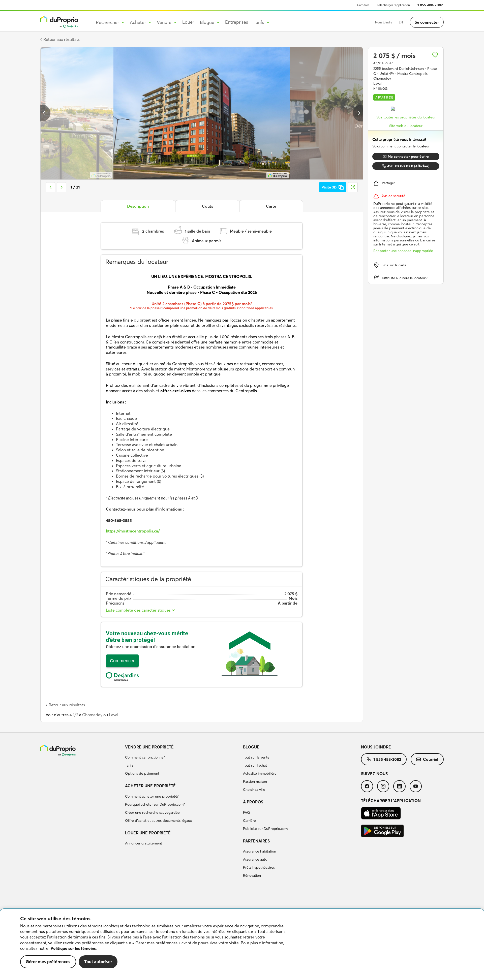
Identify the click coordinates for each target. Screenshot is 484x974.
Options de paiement (142, 773)
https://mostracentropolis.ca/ (133, 530)
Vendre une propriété (149, 746)
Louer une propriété (148, 832)
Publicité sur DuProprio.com (265, 828)
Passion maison (255, 781)
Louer (188, 22)
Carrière (249, 820)
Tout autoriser (98, 961)
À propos (253, 801)
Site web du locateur (405, 126)
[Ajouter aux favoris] (435, 55)
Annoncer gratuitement (143, 843)
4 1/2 (74, 714)
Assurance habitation (259, 851)
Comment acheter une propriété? (151, 796)
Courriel (430, 759)
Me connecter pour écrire (408, 156)
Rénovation (252, 875)
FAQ (246, 812)
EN (401, 22)
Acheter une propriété (150, 785)
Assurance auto (255, 859)
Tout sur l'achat (255, 765)
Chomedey (92, 714)
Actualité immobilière (260, 773)
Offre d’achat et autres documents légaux (158, 820)
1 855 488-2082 (430, 5)
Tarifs (129, 765)
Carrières (363, 5)
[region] (242, 941)
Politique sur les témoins (73, 948)
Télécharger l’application (393, 5)
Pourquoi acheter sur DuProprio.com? (155, 804)
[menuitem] (182, 761)
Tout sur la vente (256, 757)
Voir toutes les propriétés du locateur (406, 117)
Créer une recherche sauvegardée (152, 812)
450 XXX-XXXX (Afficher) (408, 166)
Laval (113, 714)
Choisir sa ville (254, 789)
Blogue (251, 746)
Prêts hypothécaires (259, 867)
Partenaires (256, 841)
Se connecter (427, 22)
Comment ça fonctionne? (145, 757)
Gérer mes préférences (48, 961)
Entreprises (236, 22)
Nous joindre (383, 22)
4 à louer (383, 63)
